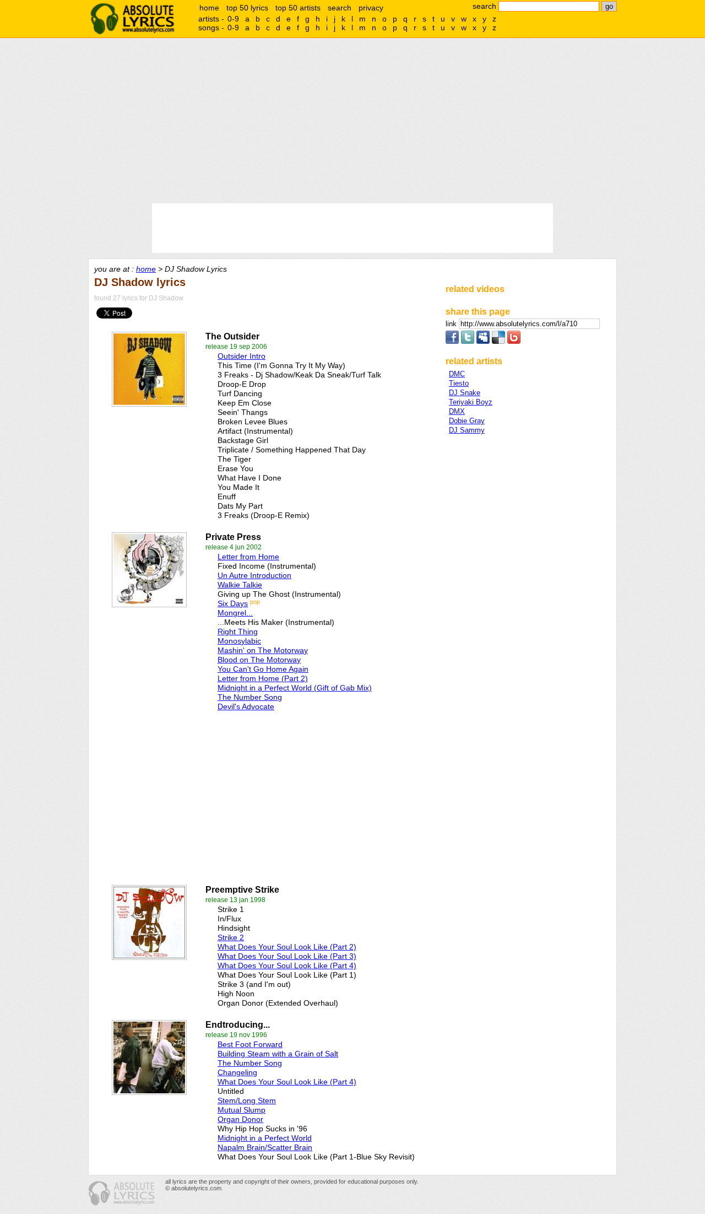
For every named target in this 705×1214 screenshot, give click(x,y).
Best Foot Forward (250, 1044)
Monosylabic (239, 640)
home (209, 7)
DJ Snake (464, 393)
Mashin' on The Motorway (263, 650)
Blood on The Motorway (259, 659)
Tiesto (459, 383)
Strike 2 (231, 937)
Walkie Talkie (240, 584)
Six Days (233, 603)
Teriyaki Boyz (470, 402)
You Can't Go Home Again (263, 669)
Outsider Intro (241, 356)
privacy (371, 7)
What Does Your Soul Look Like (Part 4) (287, 965)
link (452, 324)
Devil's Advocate (246, 706)
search (339, 7)
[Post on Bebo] (513, 341)
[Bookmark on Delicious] (498, 341)
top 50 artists (298, 7)
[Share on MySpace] (483, 341)
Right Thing (238, 631)
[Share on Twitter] (467, 341)
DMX (457, 411)
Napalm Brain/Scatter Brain (265, 1147)
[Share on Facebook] (452, 341)
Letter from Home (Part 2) (263, 678)
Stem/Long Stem (247, 1100)
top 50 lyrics (247, 7)
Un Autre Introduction (254, 575)
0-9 (233, 18)
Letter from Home (248, 556)
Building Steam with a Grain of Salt (278, 1053)
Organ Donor (240, 1119)
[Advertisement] (352, 121)
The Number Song (250, 697)
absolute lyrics (132, 18)
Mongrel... (235, 612)
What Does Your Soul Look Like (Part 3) (287, 956)
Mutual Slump (241, 1109)
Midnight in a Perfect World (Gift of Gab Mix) (295, 687)
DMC (457, 374)
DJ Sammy (467, 430)
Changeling (237, 1072)
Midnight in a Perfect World (265, 1138)
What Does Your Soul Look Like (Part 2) (287, 946)
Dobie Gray (467, 421)
